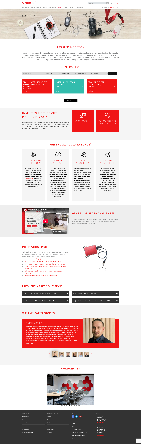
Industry (49, 416)
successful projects (37, 259)
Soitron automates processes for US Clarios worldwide (41, 275)
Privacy (73, 423)
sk (111, 3)
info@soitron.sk (100, 424)
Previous (44, 404)
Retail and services (51, 423)
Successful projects (49, 7)
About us (72, 7)
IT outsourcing (25, 429)
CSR (73, 426)
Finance (49, 420)
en (117, 3)
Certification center (76, 429)
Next (96, 404)
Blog (66, 7)
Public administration (52, 426)
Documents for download (78, 420)
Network (24, 426)
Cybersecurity (25, 416)
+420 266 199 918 (100, 434)
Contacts (80, 7)
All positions (70, 100)
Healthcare (49, 432)
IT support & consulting (27, 432)
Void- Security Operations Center (79, 432)
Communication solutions (28, 423)
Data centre (25, 420)
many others (29, 178)
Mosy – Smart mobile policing (78, 435)
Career (60, 7)
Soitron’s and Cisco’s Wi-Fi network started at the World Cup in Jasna (45, 264)
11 (78, 405)
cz (114, 3)
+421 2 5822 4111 (100, 422)
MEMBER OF (105, 7)
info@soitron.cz (100, 435)
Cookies (74, 438)
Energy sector (50, 429)
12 (79, 405)
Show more (29, 343)
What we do (25, 7)
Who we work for (36, 7)
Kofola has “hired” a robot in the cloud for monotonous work (43, 261)
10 (76, 405)
